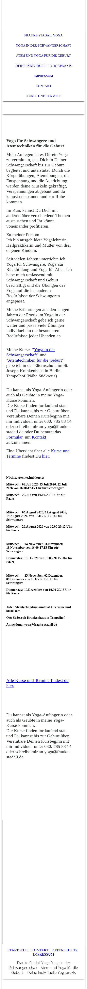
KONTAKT (44, 86)
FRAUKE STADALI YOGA (43, 35)
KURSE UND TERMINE (43, 96)
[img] (43, 15)
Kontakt (39, 437)
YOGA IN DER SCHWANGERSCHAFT (43, 45)
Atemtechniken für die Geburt (35, 360)
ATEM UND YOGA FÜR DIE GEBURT (43, 55)
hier (45, 456)
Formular (14, 437)
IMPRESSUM (43, 76)
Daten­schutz (65, 950)
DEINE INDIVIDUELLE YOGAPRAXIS (44, 65)
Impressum (43, 954)
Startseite (18, 950)
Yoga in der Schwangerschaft (30, 352)
